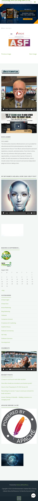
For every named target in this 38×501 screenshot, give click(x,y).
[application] (19, 93)
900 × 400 (5, 28)
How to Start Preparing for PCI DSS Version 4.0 (14, 387)
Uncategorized (5, 342)
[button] (19, 93)
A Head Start (4, 304)
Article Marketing (6, 307)
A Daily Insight (5, 300)
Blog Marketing (5, 311)
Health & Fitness (6, 327)
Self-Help (4, 334)
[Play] (4, 109)
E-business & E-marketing (8, 323)
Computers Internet (7, 319)
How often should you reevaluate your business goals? (16, 383)
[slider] (17, 109)
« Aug (2, 290)
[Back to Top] (19, 498)
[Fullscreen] (34, 109)
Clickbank (4, 315)
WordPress (25, 485)
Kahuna (18, 485)
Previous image (6, 54)
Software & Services (6, 338)
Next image (33, 54)
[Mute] (31, 109)
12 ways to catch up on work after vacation (13, 379)
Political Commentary (7, 331)
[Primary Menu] (35, 2)
